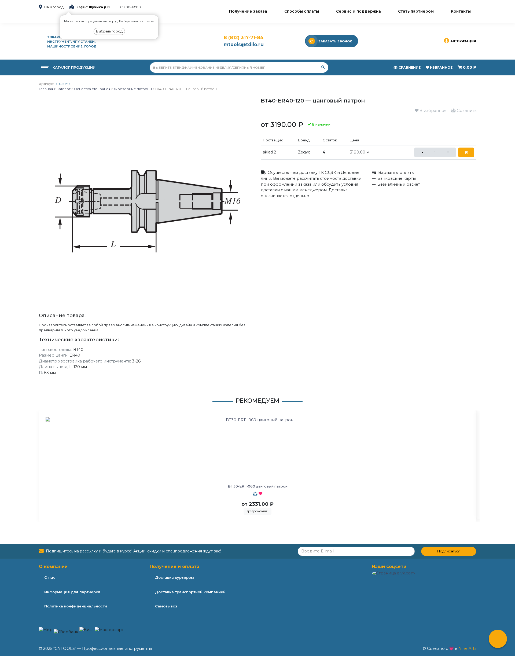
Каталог (63, 89)
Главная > (47, 89)
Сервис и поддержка (358, 11)
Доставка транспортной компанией (190, 592)
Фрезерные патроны (133, 89)
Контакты (461, 11)
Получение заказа (248, 11)
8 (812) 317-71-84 (243, 37)
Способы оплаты (301, 11)
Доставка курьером (174, 577)
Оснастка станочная (92, 89)
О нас (49, 577)
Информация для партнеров (72, 592)
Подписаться (448, 551)
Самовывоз (166, 606)
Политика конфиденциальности (75, 606)
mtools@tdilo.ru (244, 44)
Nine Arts (467, 648)
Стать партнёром (416, 11)
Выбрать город (109, 31)
